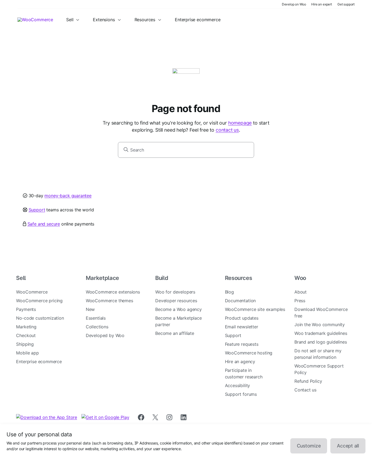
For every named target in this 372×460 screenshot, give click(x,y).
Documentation (240, 300)
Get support (346, 4)
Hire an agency (240, 361)
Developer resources (176, 300)
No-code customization (40, 318)
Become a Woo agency (178, 309)
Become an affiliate (174, 333)
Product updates (241, 318)
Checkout (26, 335)
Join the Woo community (319, 324)
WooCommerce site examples (255, 309)
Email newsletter (241, 326)
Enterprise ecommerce (39, 361)
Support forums (241, 394)
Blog (229, 292)
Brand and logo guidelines (320, 342)
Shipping (25, 344)
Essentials (96, 318)
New (90, 309)
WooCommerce (31, 292)
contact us (227, 130)
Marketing (26, 326)
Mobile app (27, 353)
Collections (97, 326)
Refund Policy (308, 381)
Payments (26, 309)
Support (37, 209)
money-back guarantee (67, 195)
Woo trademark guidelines (320, 333)
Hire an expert (321, 4)
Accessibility (237, 385)
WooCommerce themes (109, 300)
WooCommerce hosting (249, 353)
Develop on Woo (294, 4)
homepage (240, 123)
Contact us (305, 390)
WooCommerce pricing (39, 300)
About (300, 292)
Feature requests (241, 344)
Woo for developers (175, 292)
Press (299, 300)
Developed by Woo (105, 335)
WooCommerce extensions (113, 292)
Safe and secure (44, 224)
